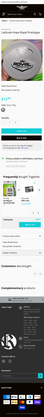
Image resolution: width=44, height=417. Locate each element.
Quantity (5, 118)
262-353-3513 (29, 348)
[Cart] (40, 14)
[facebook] (3, 361)
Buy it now (21, 138)
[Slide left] (33, 213)
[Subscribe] (40, 375)
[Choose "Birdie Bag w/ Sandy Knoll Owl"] (14, 183)
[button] (3, 14)
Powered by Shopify (32, 413)
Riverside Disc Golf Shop (18, 413)
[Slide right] (38, 213)
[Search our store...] (35, 14)
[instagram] (10, 361)
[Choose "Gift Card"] (35, 183)
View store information (15, 166)
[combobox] (21, 14)
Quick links (6, 388)
